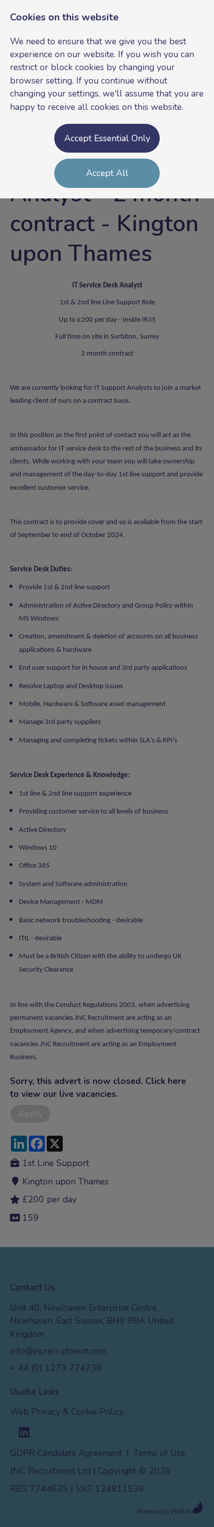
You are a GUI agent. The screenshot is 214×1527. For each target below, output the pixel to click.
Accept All (107, 173)
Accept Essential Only (107, 138)
